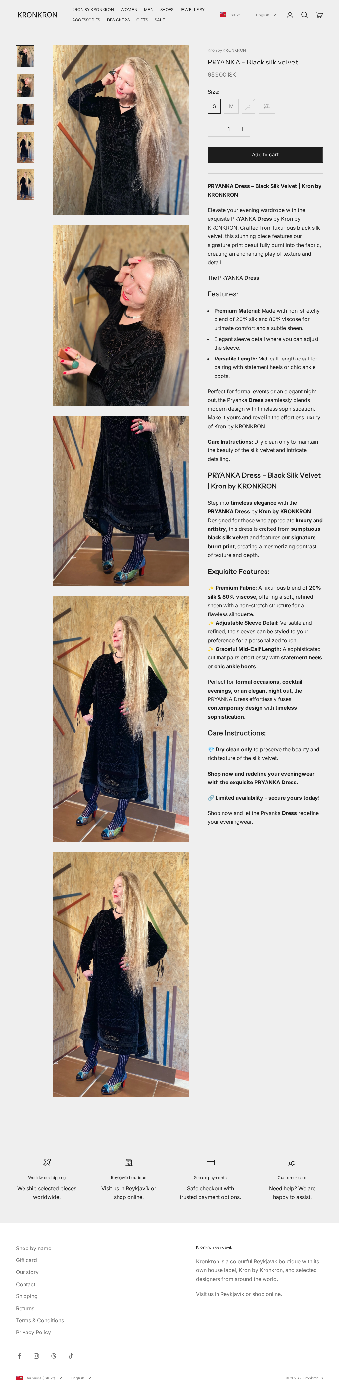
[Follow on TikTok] (71, 1356)
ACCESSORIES (86, 19)
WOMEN (129, 9)
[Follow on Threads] (53, 1356)
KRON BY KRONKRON (93, 9)
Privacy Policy (33, 1332)
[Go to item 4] (25, 147)
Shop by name (33, 1248)
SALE (160, 19)
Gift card (26, 1260)
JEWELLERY (192, 9)
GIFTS (142, 19)
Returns (25, 1308)
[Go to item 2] (25, 85)
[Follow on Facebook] (19, 1356)
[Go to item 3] (25, 114)
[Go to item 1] (25, 56)
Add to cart (265, 154)
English (262, 15)
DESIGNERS (118, 19)
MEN (149, 9)
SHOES (166, 9)
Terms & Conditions (40, 1320)
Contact (25, 1284)
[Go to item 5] (25, 185)
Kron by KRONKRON (227, 50)
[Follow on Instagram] (36, 1356)
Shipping (27, 1296)
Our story (27, 1272)
